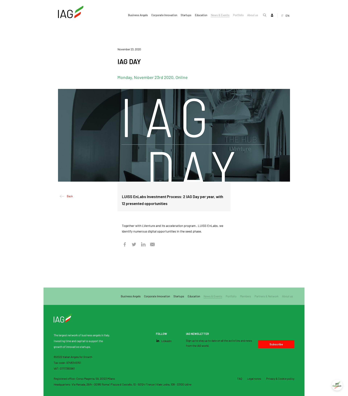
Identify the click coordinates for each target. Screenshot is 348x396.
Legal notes (254, 378)
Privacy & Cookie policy (280, 378)
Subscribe (276, 344)
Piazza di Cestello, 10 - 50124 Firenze (133, 384)
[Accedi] (337, 385)
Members (245, 296)
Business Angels (138, 15)
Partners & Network (266, 296)
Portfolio (238, 15)
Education (201, 15)
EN (287, 15)
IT (282, 15)
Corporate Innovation (164, 15)
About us (252, 15)
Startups (186, 15)
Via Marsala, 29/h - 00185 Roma (90, 384)
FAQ (239, 378)
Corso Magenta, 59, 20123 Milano (95, 378)
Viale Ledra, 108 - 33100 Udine (173, 384)
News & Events (220, 15)
